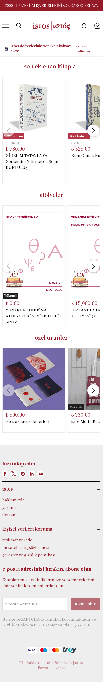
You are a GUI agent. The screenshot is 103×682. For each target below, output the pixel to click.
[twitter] (14, 473)
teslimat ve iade (17, 539)
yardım (9, 507)
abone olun (85, 603)
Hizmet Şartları (58, 625)
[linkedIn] (32, 473)
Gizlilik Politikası (19, 625)
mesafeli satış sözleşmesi (26, 547)
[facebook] (5, 473)
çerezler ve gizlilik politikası (29, 554)
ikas (61, 667)
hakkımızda (13, 499)
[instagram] (23, 473)
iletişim (9, 514)
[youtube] (41, 473)
